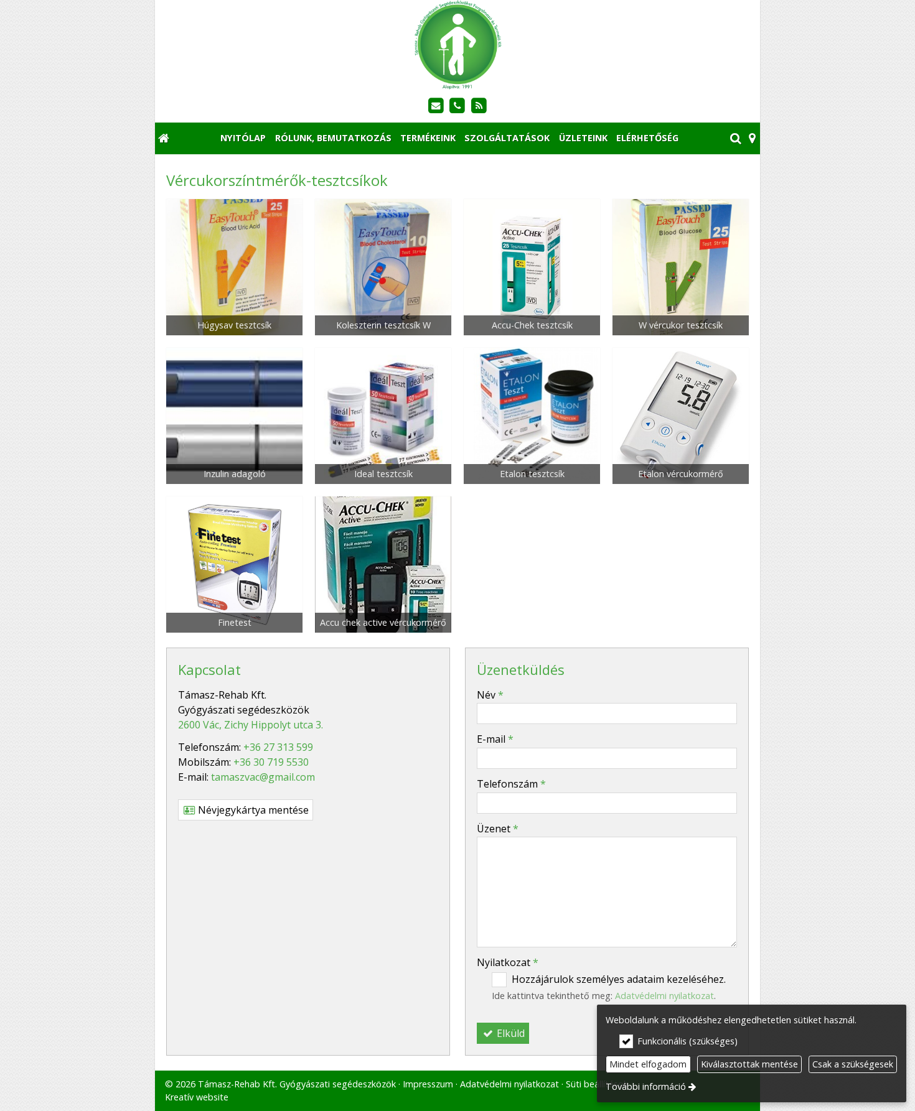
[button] (752, 138)
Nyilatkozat (507, 962)
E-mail (495, 739)
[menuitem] (163, 138)
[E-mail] (436, 106)
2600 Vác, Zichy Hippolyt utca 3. (250, 725)
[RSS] (479, 106)
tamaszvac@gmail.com (263, 777)
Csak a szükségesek (852, 1064)
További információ (646, 1086)
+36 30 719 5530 (271, 762)
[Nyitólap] (457, 45)
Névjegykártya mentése (252, 810)
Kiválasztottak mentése (749, 1064)
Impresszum (428, 1084)
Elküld (509, 1033)
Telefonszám (511, 784)
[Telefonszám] (458, 106)
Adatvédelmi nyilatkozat (509, 1084)
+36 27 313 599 (278, 747)
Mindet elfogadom (648, 1064)
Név (490, 695)
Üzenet (497, 828)
